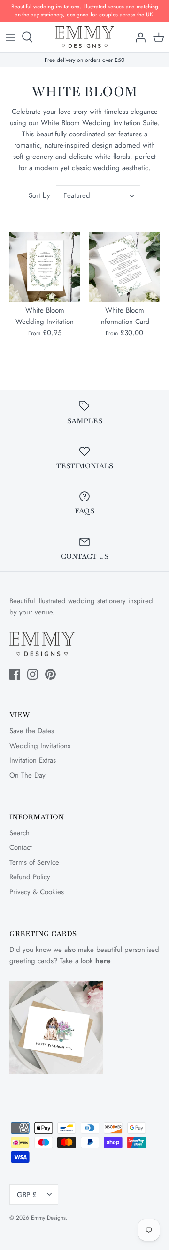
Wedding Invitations (39, 746)
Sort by (39, 195)
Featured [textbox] (76, 196)
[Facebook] (14, 674)
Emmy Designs (48, 1217)
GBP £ (27, 1195)
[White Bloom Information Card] (124, 267)
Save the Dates (31, 731)
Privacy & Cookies (36, 892)
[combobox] (98, 195)
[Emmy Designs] (84, 37)
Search (19, 833)
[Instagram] (32, 674)
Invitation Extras (32, 760)
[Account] (138, 37)
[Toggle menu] (10, 37)
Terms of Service (34, 862)
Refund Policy (29, 877)
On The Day (27, 775)
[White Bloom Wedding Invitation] (44, 267)
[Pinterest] (50, 674)
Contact (20, 847)
